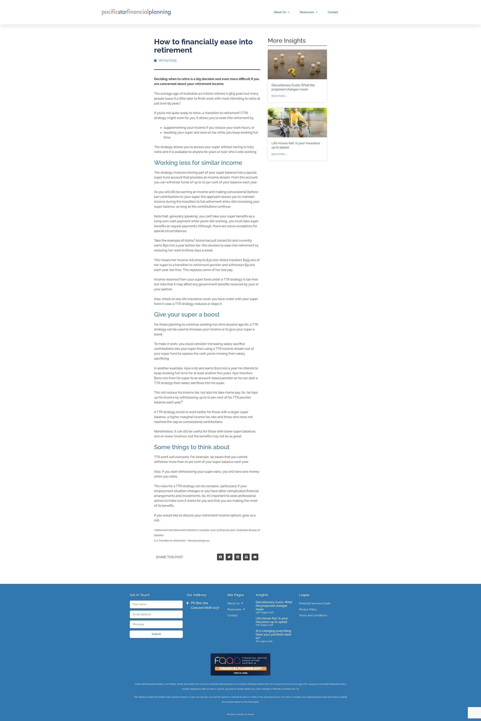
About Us (280, 12)
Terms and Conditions (313, 615)
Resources (307, 12)
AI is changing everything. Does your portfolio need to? (274, 634)
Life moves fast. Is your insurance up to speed (272, 620)
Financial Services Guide (314, 603)
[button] (220, 557)
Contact (333, 12)
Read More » (279, 96)
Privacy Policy (308, 609)
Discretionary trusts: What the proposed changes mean (274, 605)
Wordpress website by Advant (240, 714)
